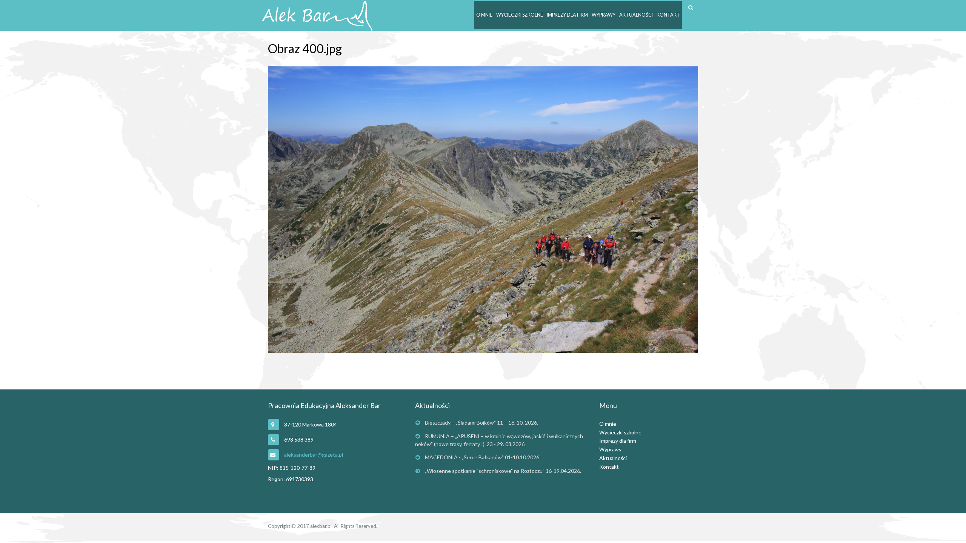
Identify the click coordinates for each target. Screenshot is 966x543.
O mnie (484, 15)
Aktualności (636, 15)
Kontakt (668, 15)
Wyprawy (603, 15)
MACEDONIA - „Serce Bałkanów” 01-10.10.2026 (482, 457)
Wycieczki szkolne (519, 15)
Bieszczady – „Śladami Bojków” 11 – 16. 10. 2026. (481, 422)
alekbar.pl (321, 526)
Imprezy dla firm (567, 15)
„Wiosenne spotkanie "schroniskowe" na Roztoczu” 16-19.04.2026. (503, 471)
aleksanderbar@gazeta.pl (313, 454)
